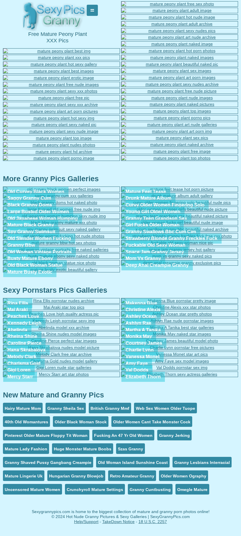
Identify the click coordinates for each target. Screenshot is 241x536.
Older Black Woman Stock (81, 422)
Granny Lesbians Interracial (202, 462)
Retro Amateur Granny (132, 476)
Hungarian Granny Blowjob (76, 476)
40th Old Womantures (26, 422)
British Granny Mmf (110, 408)
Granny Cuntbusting (150, 489)
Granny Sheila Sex (65, 408)
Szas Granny (130, 449)
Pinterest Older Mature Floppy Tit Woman (46, 435)
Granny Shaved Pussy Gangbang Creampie (48, 462)
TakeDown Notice (118, 521)
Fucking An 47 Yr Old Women (123, 435)
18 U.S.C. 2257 (152, 521)
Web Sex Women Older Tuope (165, 408)
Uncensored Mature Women (32, 489)
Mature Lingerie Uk (24, 476)
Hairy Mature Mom (23, 408)
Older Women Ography (183, 476)
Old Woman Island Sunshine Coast (133, 462)
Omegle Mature (192, 489)
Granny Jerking (174, 435)
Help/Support (86, 521)
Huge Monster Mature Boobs (82, 449)
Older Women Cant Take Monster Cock (151, 422)
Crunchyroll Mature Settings (95, 489)
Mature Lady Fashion (26, 449)
